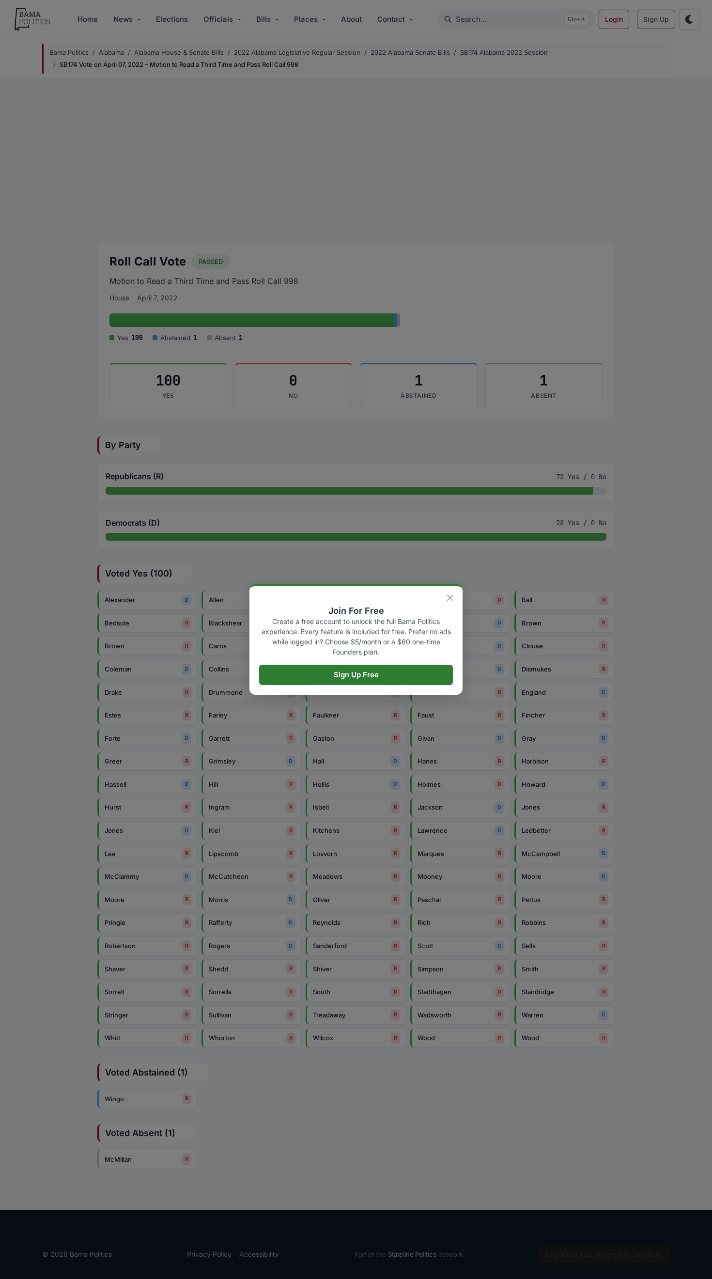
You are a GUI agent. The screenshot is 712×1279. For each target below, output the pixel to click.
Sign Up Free (356, 674)
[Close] (450, 598)
